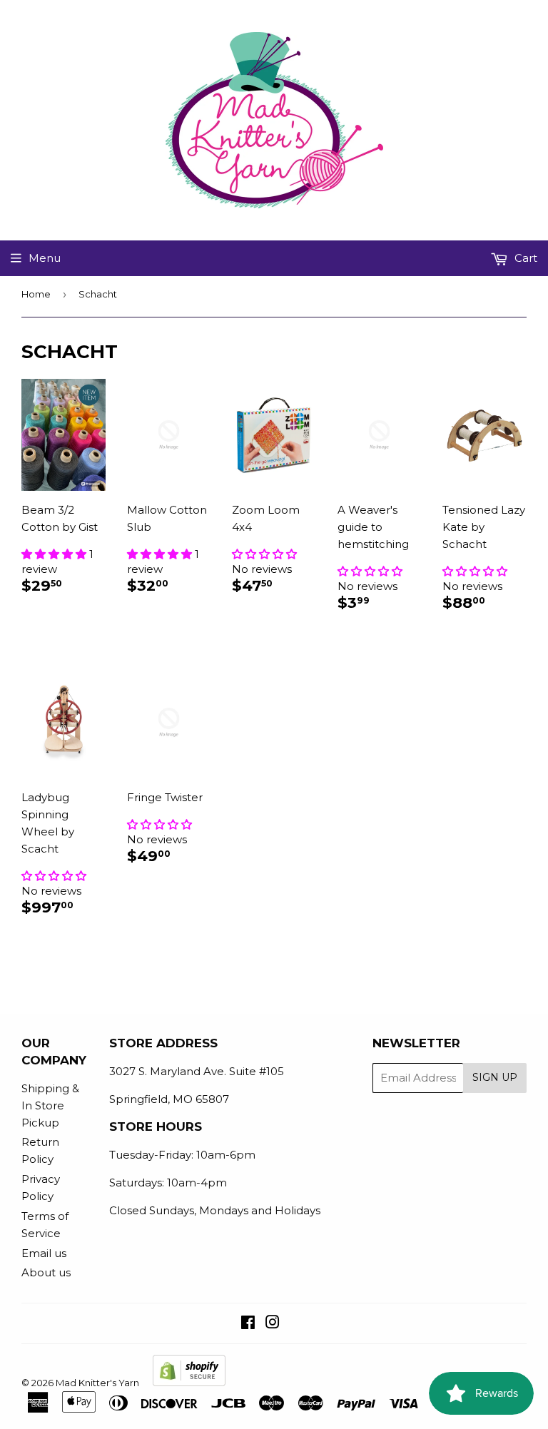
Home (36, 294)
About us (46, 1272)
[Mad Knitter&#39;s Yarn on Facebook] (247, 1324)
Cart (524, 258)
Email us (43, 1253)
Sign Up (494, 1077)
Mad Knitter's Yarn (97, 1382)
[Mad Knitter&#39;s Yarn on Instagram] (272, 1324)
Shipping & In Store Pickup (50, 1105)
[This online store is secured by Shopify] (189, 1382)
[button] (55, 554)
